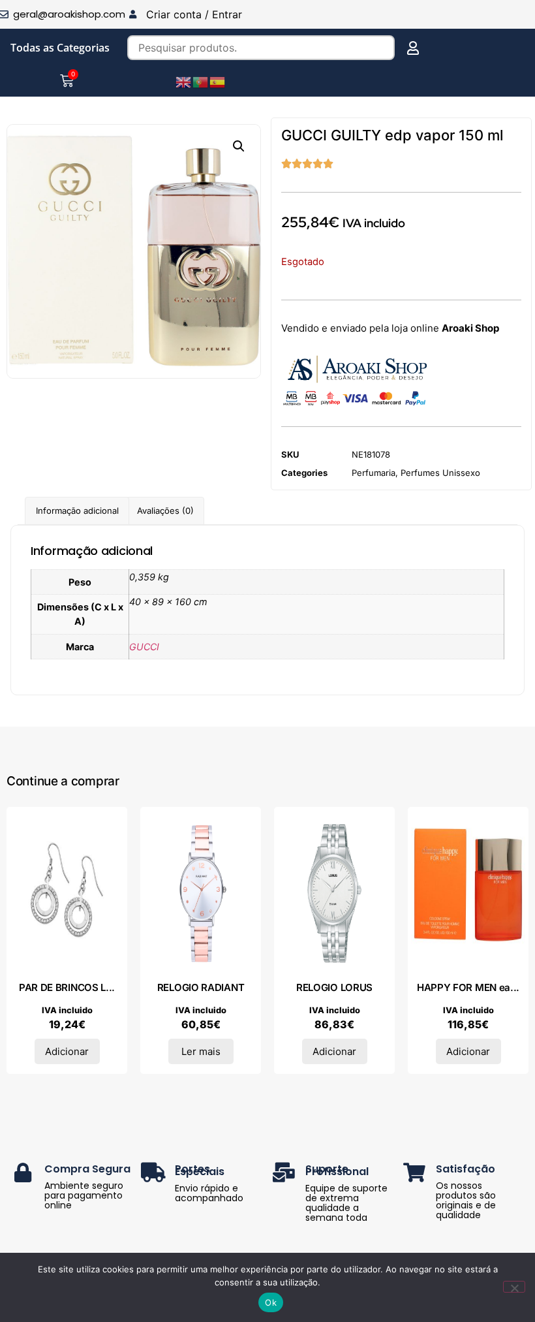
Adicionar (67, 1051)
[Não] (514, 1287)
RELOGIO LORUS (334, 987)
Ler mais (201, 1051)
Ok (271, 1302)
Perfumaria (373, 472)
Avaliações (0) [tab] (165, 510)
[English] (184, 80)
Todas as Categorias (60, 47)
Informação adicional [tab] (77, 510)
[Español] (217, 80)
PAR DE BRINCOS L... (67, 987)
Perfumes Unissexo (440, 472)
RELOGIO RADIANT (201, 987)
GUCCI (144, 646)
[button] (239, 146)
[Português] (200, 80)
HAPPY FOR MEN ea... (468, 987)
